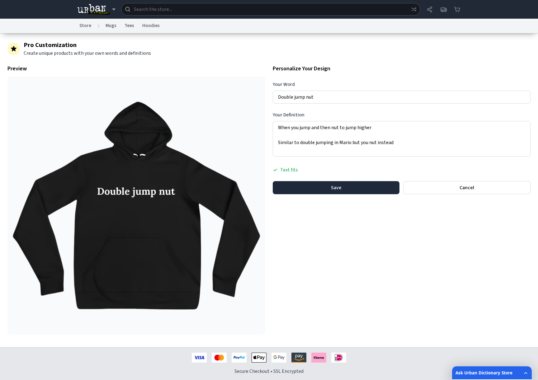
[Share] (429, 9)
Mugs (111, 25)
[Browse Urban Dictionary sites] (96, 9)
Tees (129, 25)
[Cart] (457, 9)
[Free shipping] (443, 9)
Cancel (467, 187)
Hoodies (151, 25)
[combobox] (270, 9)
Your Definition (288, 114)
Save (336, 187)
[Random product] (414, 9)
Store (85, 25)
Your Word (284, 84)
